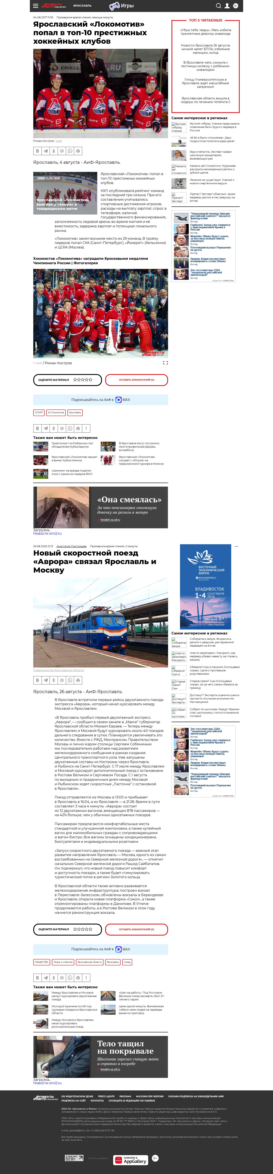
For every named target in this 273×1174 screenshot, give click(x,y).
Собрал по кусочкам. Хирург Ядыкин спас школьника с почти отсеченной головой (214, 713)
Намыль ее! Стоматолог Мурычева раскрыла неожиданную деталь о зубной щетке (213, 169)
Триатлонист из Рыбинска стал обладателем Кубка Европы (72, 445)
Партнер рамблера (98, 1158)
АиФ (59, 140)
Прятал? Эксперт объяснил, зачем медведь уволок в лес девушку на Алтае (212, 197)
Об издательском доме (77, 1096)
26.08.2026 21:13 (43, 546)
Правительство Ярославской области (58, 670)
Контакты (97, 1100)
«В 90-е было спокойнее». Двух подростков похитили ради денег (212, 139)
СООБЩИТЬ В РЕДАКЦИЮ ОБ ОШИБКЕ (132, 1100)
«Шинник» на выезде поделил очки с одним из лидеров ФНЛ (72, 472)
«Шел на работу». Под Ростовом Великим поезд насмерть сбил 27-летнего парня (141, 996)
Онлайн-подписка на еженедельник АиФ (196, 1096)
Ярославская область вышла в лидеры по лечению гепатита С (206, 100)
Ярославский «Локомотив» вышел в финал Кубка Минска (74, 458)
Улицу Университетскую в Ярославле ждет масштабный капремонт (205, 83)
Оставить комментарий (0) (136, 380)
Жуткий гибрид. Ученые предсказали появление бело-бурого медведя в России (215, 127)
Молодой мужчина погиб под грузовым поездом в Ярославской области (74, 1010)
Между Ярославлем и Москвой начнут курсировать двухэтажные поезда (74, 996)
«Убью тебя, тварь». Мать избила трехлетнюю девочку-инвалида (205, 32)
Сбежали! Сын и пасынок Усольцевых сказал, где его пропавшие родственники (215, 670)
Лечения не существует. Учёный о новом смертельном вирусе (212, 181)
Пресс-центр (106, 1096)
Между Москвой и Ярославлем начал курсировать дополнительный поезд (72, 1023)
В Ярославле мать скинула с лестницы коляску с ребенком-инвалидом (205, 66)
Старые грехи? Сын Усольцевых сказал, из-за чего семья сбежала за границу (214, 684)
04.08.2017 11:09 (43, 17)
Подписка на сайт (73, 1100)
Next (160, 307)
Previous (41, 307)
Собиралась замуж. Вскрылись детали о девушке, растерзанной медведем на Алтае (212, 642)
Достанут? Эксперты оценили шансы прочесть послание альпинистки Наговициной (214, 699)
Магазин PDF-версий (149, 1096)
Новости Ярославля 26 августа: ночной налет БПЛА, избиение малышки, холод (205, 49)
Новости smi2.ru (47, 533)
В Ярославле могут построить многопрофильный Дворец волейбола (139, 447)
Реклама (125, 1096)
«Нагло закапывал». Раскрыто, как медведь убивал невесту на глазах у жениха (214, 656)
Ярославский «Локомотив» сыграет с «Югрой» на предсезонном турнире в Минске (141, 460)
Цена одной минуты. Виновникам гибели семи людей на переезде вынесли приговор (141, 1010)
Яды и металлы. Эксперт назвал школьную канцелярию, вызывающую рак (211, 155)
